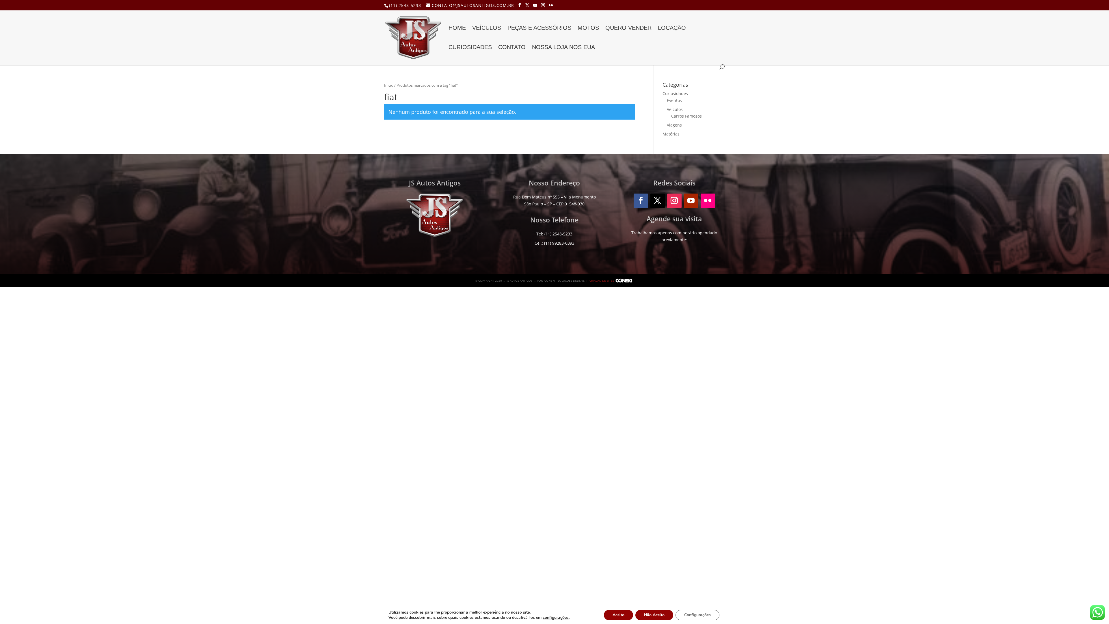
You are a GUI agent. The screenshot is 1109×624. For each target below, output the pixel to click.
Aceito (618, 615)
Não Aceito (654, 615)
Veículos (486, 28)
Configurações (697, 615)
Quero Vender (628, 28)
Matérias (671, 134)
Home (457, 28)
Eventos (674, 100)
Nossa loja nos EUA (563, 47)
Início (388, 85)
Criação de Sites (601, 280)
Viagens (674, 125)
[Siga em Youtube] (691, 201)
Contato (512, 47)
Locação (672, 28)
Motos (588, 28)
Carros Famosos (686, 116)
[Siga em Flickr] (708, 201)
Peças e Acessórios (539, 28)
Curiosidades (470, 47)
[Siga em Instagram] (674, 201)
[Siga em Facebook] (641, 201)
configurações (556, 617)
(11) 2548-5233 (405, 5)
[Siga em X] (657, 201)
